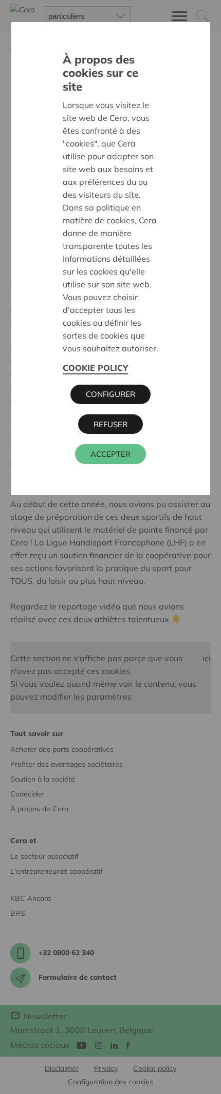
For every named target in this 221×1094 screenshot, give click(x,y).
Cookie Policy (95, 368)
